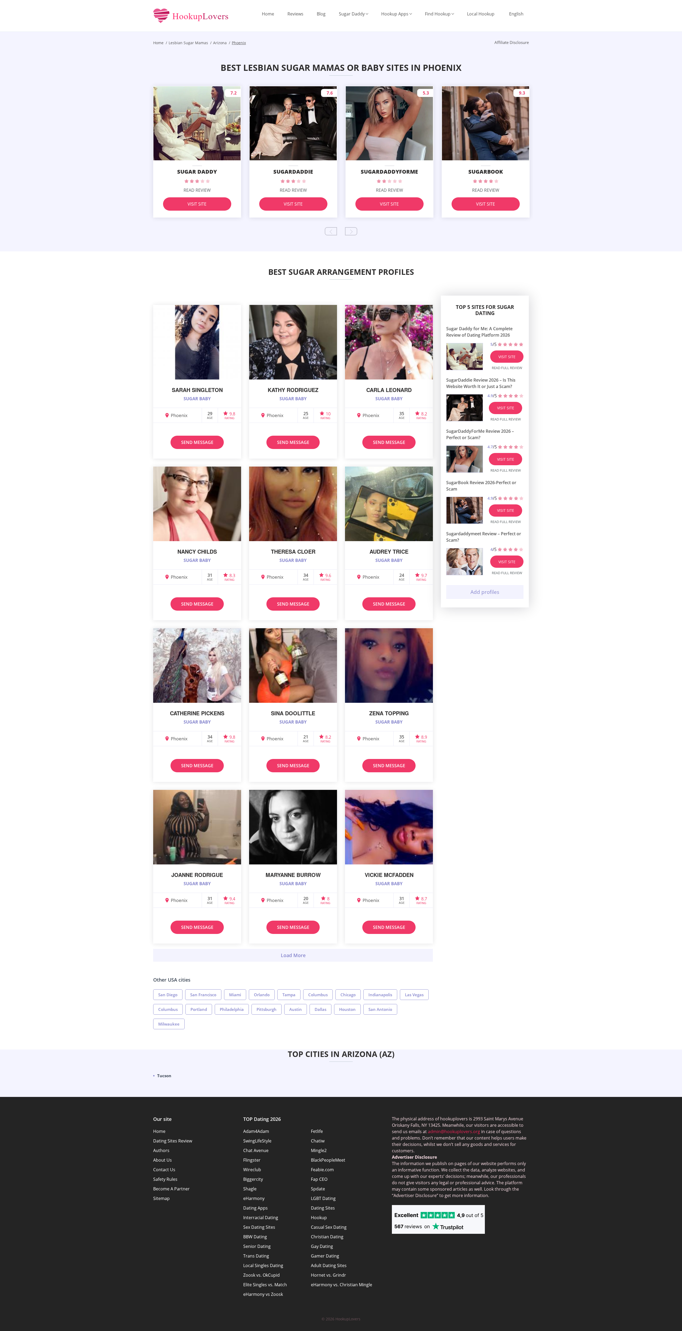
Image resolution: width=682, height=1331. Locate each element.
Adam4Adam (256, 1131)
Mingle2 (319, 1150)
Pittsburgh (267, 1009)
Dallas (320, 1009)
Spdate (318, 1189)
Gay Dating (322, 1246)
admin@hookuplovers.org (454, 1131)
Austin (295, 1009)
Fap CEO (319, 1179)
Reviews (295, 14)
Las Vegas (414, 994)
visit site (506, 356)
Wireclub (252, 1170)
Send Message (197, 442)
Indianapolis (380, 994)
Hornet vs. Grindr (328, 1275)
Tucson (164, 1075)
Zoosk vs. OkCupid (261, 1275)
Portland (198, 1009)
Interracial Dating (260, 1217)
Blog (321, 14)
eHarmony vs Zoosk (263, 1294)
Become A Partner (171, 1189)
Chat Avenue (256, 1150)
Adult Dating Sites (329, 1265)
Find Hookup (437, 14)
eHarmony (254, 1198)
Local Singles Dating (263, 1265)
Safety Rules (165, 1179)
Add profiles (484, 592)
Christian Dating (327, 1237)
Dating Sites (323, 1208)
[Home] (191, 16)
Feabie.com (322, 1170)
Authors (161, 1150)
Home (268, 14)
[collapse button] (293, 955)
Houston (347, 1009)
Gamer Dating (325, 1256)
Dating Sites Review (172, 1141)
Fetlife (317, 1131)
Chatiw (317, 1141)
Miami (235, 994)
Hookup (319, 1217)
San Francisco (203, 994)
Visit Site (197, 204)
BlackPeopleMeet (328, 1160)
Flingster (252, 1160)
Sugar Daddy (352, 14)
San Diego (167, 994)
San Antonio (380, 1009)
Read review (197, 190)
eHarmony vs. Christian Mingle (341, 1285)
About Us (162, 1160)
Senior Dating (257, 1246)
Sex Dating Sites (259, 1227)
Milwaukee (169, 1024)
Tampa (288, 994)
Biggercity (253, 1179)
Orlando (262, 994)
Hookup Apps (394, 14)
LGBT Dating (323, 1198)
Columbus (318, 994)
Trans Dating (256, 1256)
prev (331, 231)
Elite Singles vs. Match (265, 1285)
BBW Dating (255, 1237)
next (351, 231)
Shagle (250, 1189)
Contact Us (164, 1170)
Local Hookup (480, 14)
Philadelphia (232, 1009)
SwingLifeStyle (257, 1141)
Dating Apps (255, 1208)
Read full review (507, 367)
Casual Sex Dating (329, 1227)
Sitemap (161, 1198)
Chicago (348, 994)
